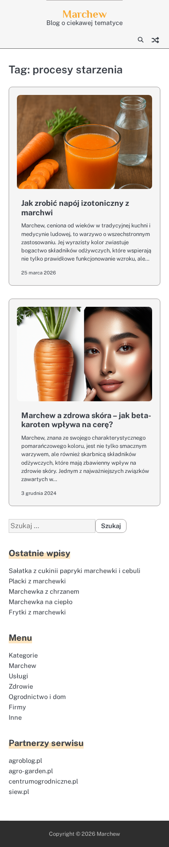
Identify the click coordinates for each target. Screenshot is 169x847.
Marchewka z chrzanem (44, 591)
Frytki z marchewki (37, 612)
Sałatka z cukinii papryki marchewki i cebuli (74, 570)
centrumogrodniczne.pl (43, 781)
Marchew (84, 14)
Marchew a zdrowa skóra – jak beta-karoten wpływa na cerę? (86, 420)
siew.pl (19, 791)
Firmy (17, 707)
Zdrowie (21, 686)
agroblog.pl (25, 760)
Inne (15, 717)
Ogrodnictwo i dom (37, 696)
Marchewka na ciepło (40, 601)
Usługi (18, 676)
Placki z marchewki (37, 581)
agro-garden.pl (31, 771)
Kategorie (23, 655)
